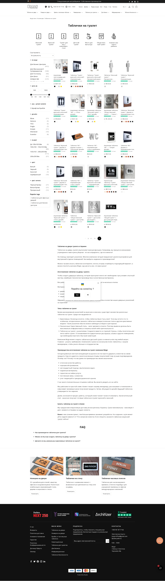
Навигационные (77, 12)
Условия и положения (37, 537)
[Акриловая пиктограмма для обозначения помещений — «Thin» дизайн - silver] (59, 86)
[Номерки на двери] (46, 466)
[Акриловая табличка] (71, 121)
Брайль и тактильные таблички (61, 12)
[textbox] (34, 90)
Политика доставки (37, 533)
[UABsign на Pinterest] (135, 2)
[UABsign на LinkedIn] (44, 561)
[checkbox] (39, 118)
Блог (101, 7)
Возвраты (33, 530)
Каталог (81, 7)
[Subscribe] (107, 541)
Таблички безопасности (131, 12)
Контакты (115, 7)
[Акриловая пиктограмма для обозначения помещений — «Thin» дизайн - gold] (61, 86)
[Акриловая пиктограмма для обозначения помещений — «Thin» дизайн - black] (54, 86)
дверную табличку (76, 276)
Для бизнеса (104, 12)
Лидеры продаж (95, 7)
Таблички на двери (32, 12)
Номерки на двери (45, 12)
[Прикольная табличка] (105, 192)
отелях (113, 333)
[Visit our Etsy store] (30, 1)
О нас (110, 7)
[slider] (31, 95)
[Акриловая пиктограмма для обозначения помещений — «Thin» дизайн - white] (57, 86)
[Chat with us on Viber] (46, 7)
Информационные (116, 12)
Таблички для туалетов (91, 12)
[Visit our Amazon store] (28, 1)
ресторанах (105, 333)
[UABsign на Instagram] (137, 2)
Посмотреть (35, 494)
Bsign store (33, 18)
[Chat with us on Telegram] (49, 7)
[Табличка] (71, 86)
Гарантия (33, 540)
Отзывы (105, 7)
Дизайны (86, 7)
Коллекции (40, 18)
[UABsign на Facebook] (129, 2)
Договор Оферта (36, 548)
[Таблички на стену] (82, 466)
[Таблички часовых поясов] (118, 466)
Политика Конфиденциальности (37, 544)
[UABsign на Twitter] (132, 2)
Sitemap (32, 552)
